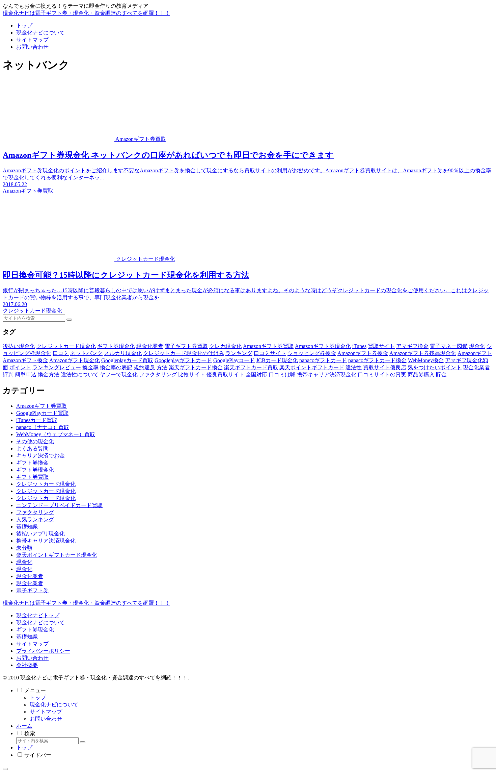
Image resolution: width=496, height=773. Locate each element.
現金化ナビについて (40, 622)
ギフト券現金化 (35, 629)
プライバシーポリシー (43, 651)
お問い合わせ (32, 658)
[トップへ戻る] (5, 769)
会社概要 (27, 665)
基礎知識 (27, 637)
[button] (69, 320)
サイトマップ (32, 644)
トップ (38, 697)
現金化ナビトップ (37, 615)
